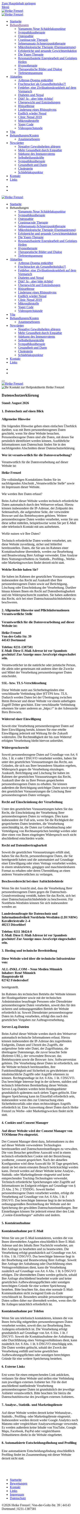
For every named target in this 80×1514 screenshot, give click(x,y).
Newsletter (17, 143)
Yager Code (25, 124)
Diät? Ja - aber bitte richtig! (35, 98)
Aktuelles (16, 76)
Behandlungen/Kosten (24, 135)
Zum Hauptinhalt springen (19, 3)
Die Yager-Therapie (30, 54)
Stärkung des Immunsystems (36, 154)
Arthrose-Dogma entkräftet (35, 80)
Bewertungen (18, 1483)
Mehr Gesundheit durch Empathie (40, 150)
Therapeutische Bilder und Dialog (40, 69)
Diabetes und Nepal (31, 95)
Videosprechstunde (30, 128)
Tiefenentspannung (30, 73)
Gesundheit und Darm (32, 165)
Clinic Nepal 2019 (30, 117)
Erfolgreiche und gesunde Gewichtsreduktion (47, 51)
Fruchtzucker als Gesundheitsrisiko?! (42, 84)
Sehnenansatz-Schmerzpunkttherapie (42, 43)
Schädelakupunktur (30, 172)
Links (13, 179)
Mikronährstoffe (28, 120)
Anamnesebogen (29, 139)
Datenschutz (18, 1498)
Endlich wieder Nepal (32, 113)
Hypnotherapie (27, 65)
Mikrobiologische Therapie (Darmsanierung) (47, 47)
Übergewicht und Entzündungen (39, 102)
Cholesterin (25, 168)
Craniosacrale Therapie (33, 39)
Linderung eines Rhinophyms (37, 109)
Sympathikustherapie (31, 32)
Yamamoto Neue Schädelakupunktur (42, 28)
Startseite (16, 21)
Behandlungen (19, 25)
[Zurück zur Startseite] (12, 10)
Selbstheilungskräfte (31, 157)
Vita (12, 131)
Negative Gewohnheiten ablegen (39, 146)
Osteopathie (25, 36)
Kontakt (15, 176)
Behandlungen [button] (19, 208)
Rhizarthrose (26, 106)
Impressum (17, 1494)
